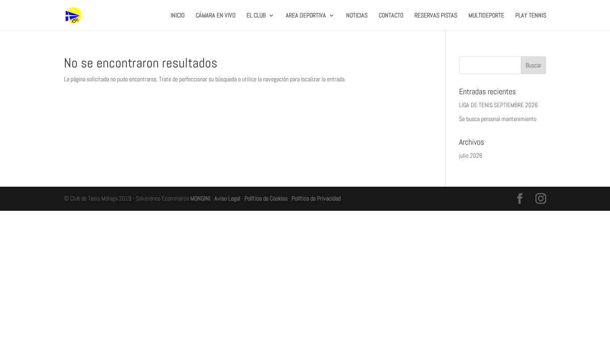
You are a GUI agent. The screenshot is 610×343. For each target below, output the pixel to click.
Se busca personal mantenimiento (497, 119)
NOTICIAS (357, 15)
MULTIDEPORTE (486, 15)
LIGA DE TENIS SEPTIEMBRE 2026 (498, 105)
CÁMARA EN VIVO (215, 15)
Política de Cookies (266, 198)
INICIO (177, 15)
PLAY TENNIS (530, 15)
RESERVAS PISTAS (435, 15)
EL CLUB (256, 15)
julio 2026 (470, 155)
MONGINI (200, 198)
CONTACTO (391, 15)
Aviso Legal (227, 198)
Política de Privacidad (316, 198)
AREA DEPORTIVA (306, 15)
